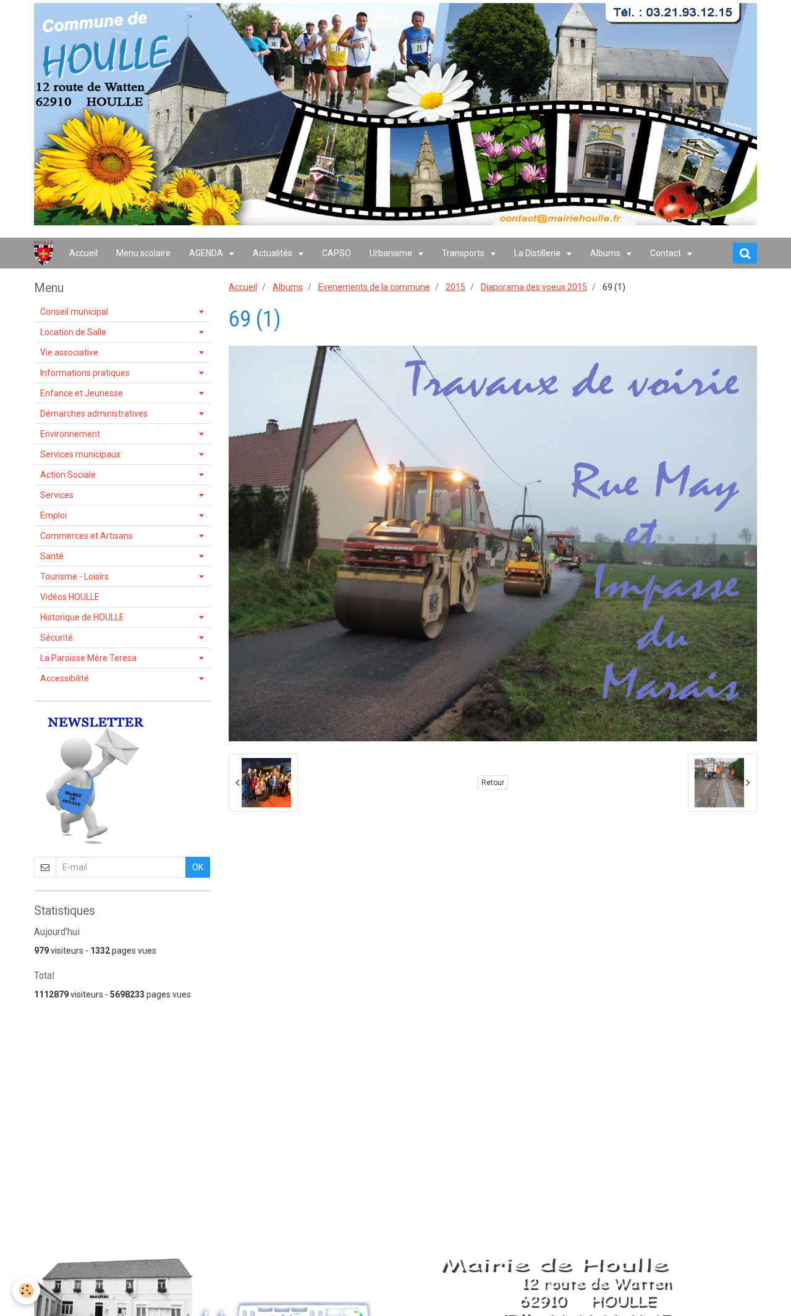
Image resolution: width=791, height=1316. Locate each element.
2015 (455, 287)
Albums (606, 253)
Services (57, 495)
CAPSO (336, 253)
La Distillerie (538, 253)
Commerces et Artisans (86, 536)
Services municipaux (80, 454)
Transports (464, 253)
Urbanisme (392, 253)
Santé (52, 556)
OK (197, 867)
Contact (666, 253)
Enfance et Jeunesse (81, 393)
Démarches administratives (94, 414)
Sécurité (56, 638)
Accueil (83, 253)
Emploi (53, 515)
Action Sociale (68, 475)
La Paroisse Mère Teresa (88, 658)
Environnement (70, 434)
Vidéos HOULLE (69, 597)
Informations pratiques (85, 373)
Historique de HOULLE (82, 617)
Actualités (273, 253)
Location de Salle (73, 332)
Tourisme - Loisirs (74, 576)
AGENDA (207, 253)
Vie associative (69, 352)
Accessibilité (64, 678)
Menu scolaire (143, 253)
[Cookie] (26, 1290)
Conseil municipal (74, 312)
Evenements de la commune (374, 287)
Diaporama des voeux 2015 (534, 287)
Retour (492, 782)
